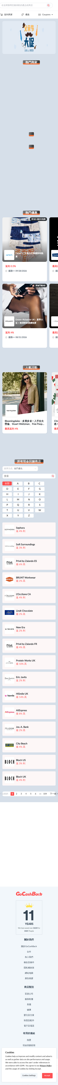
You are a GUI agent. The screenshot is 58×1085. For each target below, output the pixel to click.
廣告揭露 (29, 978)
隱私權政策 (29, 968)
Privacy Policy (46, 1066)
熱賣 (29, 1040)
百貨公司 (29, 994)
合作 (29, 952)
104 (45, 794)
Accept (47, 1075)
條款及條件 (29, 962)
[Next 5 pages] (40, 793)
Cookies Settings (29, 1075)
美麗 (29, 1005)
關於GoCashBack (29, 946)
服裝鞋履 (29, 999)
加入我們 (29, 957)
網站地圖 (29, 973)
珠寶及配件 (29, 1021)
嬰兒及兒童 (29, 1015)
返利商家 (8, 15)
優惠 (27, 15)
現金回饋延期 (29, 1045)
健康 (29, 1010)
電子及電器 (29, 1026)
